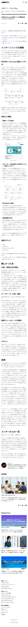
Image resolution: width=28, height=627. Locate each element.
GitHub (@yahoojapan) (6, 588)
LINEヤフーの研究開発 (6, 593)
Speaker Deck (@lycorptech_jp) (8, 596)
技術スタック (4, 609)
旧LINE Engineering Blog (6, 600)
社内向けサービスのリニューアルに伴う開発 (13, 37)
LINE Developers (5, 582)
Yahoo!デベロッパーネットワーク (8, 584)
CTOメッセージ (4, 610)
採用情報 (3, 614)
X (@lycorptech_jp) (5, 595)
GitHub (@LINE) (5, 586)
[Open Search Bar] (24, 1)
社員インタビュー (4, 612)
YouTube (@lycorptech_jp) (7, 598)
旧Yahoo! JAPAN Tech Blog (7, 602)
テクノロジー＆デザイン (6, 607)
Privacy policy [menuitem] (14, 619)
